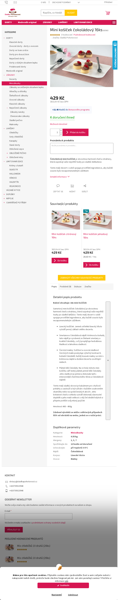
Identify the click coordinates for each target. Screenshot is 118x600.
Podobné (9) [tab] (65, 286)
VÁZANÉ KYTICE (13, 190)
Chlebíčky (13, 132)
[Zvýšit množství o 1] (61, 130)
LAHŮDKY (10, 128)
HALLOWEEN (14, 173)
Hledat (71, 12)
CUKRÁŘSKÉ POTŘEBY (16, 202)
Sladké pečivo (15, 120)
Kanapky (13, 140)
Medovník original (14, 70)
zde (66, 581)
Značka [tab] (88, 286)
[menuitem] (8, 22)
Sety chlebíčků (16, 136)
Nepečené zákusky (18, 107)
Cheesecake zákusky (20, 116)
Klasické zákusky (17, 103)
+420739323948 (16, 486)
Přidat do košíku (77, 132)
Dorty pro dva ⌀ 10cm (19, 54)
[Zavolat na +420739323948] (9, 2)
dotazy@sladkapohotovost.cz (23, 481)
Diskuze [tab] (77, 286)
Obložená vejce (16, 149)
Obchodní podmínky (61, 2)
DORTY (9, 38)
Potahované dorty (17, 66)
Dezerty (13, 79)
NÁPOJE (10, 198)
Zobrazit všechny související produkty (81, 277)
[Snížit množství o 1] (61, 134)
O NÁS (43, 2)
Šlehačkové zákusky (18, 95)
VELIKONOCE (15, 186)
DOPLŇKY (10, 194)
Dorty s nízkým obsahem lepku (23, 62)
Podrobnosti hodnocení (84, 34)
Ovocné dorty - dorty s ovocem (23, 46)
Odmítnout (73, 594)
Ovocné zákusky (17, 99)
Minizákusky (14, 83)
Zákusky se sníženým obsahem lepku (26, 87)
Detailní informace (58, 176)
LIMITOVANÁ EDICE (14, 161)
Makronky (13, 124)
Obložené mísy (16, 157)
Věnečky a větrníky (18, 91)
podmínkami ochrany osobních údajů (48, 522)
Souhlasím (64, 585)
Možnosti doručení (58, 124)
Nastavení (57, 594)
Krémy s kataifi (16, 165)
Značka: (65, 37)
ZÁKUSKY (10, 75)
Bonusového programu (79, 109)
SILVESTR (13, 169)
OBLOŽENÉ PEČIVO (17, 153)
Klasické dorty (16, 42)
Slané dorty (14, 145)
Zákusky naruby (17, 112)
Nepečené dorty (16, 58)
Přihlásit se (13, 529)
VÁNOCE (13, 177)
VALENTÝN (14, 182)
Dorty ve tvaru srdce (18, 50)
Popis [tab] (54, 286)
